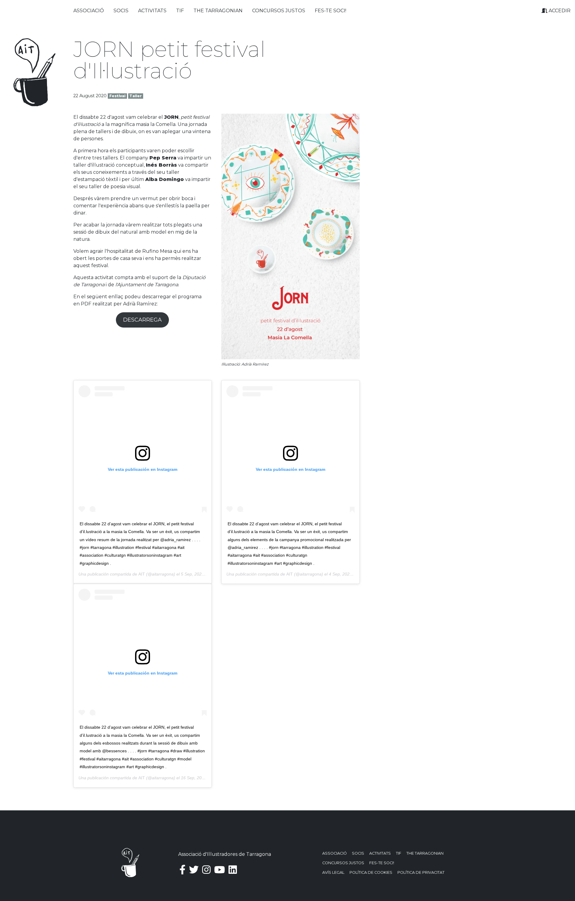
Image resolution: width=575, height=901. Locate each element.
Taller (135, 96)
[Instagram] (206, 870)
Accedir (559, 10)
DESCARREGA (142, 319)
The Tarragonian (218, 10)
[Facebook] (182, 870)
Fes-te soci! (330, 10)
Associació (88, 10)
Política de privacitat (420, 872)
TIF (180, 10)
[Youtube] (219, 870)
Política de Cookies (370, 872)
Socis (121, 10)
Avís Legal (333, 872)
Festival (117, 96)
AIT (141, 574)
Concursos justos (278, 10)
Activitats (152, 10)
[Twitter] (194, 870)
